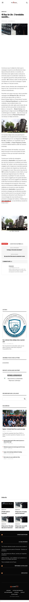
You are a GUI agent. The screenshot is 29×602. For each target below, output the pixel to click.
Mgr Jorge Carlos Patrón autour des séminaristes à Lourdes (14, 256)
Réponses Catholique (21, 565)
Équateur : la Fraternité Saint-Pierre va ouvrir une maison (14, 429)
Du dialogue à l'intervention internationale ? (14, 250)
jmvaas (4, 343)
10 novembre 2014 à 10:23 (14, 267)
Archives (8, 590)
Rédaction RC (4, 21)
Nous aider (15, 594)
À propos (16, 592)
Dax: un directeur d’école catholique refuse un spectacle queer (14, 340)
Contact (23, 592)
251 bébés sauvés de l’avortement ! (5, 512)
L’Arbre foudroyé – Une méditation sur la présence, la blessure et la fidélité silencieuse (13, 558)
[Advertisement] (14, 51)
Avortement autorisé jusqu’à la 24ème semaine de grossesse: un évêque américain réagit (14, 441)
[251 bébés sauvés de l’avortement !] (7, 505)
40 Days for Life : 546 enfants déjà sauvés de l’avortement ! (7, 526)
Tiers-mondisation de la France (8, 562)
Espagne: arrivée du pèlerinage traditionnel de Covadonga (13, 452)
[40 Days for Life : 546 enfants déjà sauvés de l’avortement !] (7, 519)
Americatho (3, 11)
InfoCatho (24, 573)
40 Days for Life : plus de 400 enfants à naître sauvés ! (21, 526)
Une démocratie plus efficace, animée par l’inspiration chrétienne (14, 554)
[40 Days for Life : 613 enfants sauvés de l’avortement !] (21, 505)
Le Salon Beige (23, 541)
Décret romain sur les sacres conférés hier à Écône (12, 457)
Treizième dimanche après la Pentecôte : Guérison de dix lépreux (14, 550)
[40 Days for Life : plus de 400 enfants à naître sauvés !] (21, 519)
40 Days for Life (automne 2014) (16, 243)
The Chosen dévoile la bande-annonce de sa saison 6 (14, 546)
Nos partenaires (8, 592)
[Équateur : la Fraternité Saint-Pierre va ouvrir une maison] (14, 418)
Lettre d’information (18, 590)
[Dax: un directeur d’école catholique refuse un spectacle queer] (14, 326)
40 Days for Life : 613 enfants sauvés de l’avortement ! (21, 512)
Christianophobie (22, 534)
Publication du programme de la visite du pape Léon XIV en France (14, 447)
